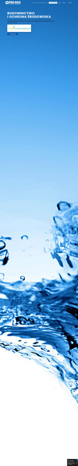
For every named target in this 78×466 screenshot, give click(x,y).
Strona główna (53, 2)
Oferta (64, 2)
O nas (59, 2)
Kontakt (70, 2)
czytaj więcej (13, 34)
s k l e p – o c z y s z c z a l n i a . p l (40, 2)
